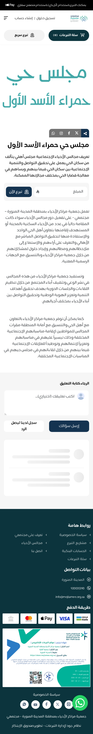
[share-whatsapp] (53, 133)
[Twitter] (57, 705)
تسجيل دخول (45, 18)
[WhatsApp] (24, 705)
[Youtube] (35, 705)
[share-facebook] (69, 133)
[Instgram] (69, 705)
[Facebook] (46, 705)
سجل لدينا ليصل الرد (24, 426)
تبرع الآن (15, 192)
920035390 (77, 588)
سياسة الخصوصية (73, 535)
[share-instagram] (61, 133)
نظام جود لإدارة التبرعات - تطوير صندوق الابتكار (46, 726)
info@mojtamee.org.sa (70, 597)
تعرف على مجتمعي (29, 535)
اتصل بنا (37, 551)
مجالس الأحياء (32, 543)
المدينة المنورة (73, 580)
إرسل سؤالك (69, 426)
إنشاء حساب (24, 18)
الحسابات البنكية (74, 551)
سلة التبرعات (77, 559)
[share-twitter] (76, 133)
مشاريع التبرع (77, 543)
